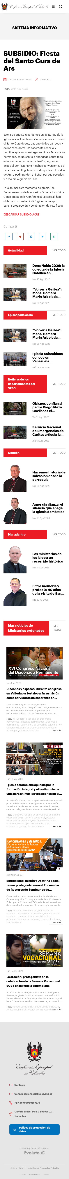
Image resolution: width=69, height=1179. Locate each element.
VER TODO (59, 250)
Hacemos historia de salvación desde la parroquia (49, 476)
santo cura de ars (19, 89)
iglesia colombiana (28, 731)
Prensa (46, 1174)
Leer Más (56, 730)
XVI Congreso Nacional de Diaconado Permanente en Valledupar (34, 728)
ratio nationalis (13, 922)
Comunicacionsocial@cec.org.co (33, 1094)
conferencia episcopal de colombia (39, 725)
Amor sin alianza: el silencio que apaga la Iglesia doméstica (48, 508)
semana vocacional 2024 (46, 1007)
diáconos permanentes (32, 722)
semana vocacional (22, 1007)
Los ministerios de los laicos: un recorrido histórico (47, 557)
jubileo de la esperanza (32, 826)
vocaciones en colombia (44, 821)
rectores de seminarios (24, 911)
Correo (23, 1174)
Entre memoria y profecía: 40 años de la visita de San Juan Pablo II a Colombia (46, 594)
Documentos (34, 1174)
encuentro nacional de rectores (22, 919)
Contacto (19, 1085)
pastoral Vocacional (35, 818)
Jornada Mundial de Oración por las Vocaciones (30, 1010)
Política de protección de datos (34, 1129)
